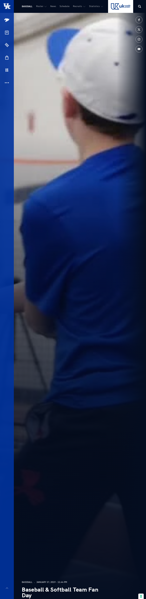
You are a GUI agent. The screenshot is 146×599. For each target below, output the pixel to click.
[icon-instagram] (139, 39)
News (53, 6)
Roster (39, 6)
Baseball (27, 6)
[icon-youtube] (139, 49)
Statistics (94, 6)
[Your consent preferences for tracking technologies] (141, 596)
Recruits (77, 6)
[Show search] (139, 6)
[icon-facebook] (139, 19)
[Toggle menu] (7, 588)
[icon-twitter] (139, 29)
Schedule (65, 6)
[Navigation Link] (7, 20)
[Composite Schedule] (7, 32)
